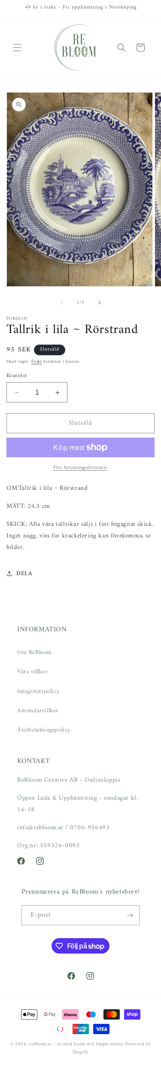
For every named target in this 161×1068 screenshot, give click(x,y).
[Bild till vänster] (61, 302)
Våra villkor (32, 671)
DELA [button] (24, 573)
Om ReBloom (34, 652)
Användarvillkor (37, 710)
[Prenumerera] (129, 915)
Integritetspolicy (38, 691)
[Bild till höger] (99, 302)
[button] (17, 47)
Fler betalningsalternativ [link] (80, 468)
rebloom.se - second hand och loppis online (76, 1044)
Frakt (36, 361)
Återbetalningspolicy (43, 730)
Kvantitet (16, 376)
